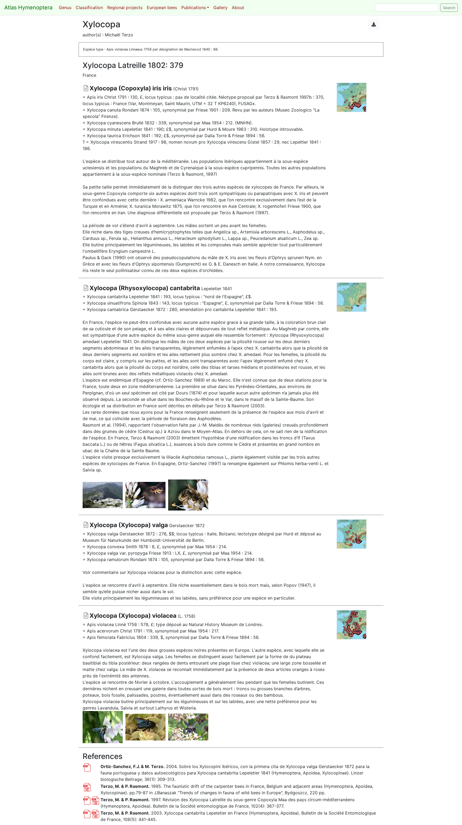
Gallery (220, 7)
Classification (89, 7)
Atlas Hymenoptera (28, 7)
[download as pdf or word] (373, 24)
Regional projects (125, 7)
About (238, 7)
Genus (65, 7)
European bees (162, 7)
